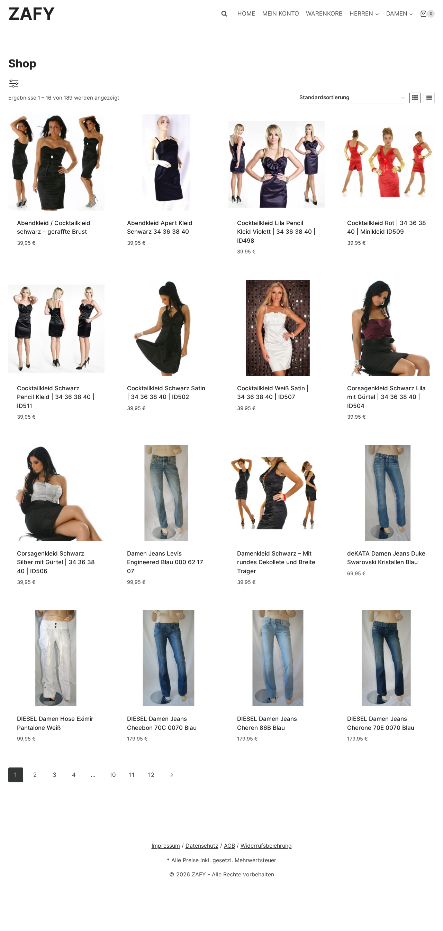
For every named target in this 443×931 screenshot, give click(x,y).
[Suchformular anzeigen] (224, 14)
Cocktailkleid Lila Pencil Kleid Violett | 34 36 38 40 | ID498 (276, 232)
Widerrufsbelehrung (266, 845)
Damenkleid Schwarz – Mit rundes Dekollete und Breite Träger (276, 562)
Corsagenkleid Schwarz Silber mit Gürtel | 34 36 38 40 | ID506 (56, 562)
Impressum (166, 845)
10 (112, 774)
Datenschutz (202, 845)
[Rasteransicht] (415, 98)
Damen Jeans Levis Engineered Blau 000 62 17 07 (165, 562)
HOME (246, 13)
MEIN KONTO (280, 13)
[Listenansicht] (429, 98)
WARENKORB (324, 13)
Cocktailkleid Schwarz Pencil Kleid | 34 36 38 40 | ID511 (55, 397)
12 (151, 774)
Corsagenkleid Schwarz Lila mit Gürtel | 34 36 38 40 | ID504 (386, 397)
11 (132, 774)
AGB (229, 845)
